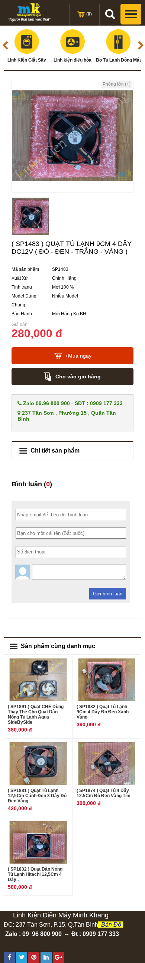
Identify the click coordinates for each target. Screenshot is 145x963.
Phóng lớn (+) (116, 84)
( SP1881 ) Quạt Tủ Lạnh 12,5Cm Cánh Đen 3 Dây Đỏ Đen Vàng (37, 795)
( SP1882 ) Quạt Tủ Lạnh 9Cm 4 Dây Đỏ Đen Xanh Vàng (103, 712)
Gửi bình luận (107, 593)
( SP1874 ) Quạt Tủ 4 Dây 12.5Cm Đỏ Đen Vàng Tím (103, 793)
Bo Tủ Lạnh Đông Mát (118, 60)
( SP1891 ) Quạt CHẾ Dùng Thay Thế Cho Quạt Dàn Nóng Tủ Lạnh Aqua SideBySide (36, 714)
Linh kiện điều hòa (72, 60)
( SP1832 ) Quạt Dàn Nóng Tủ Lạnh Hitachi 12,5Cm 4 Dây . (35, 874)
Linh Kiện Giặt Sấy (26, 60)
